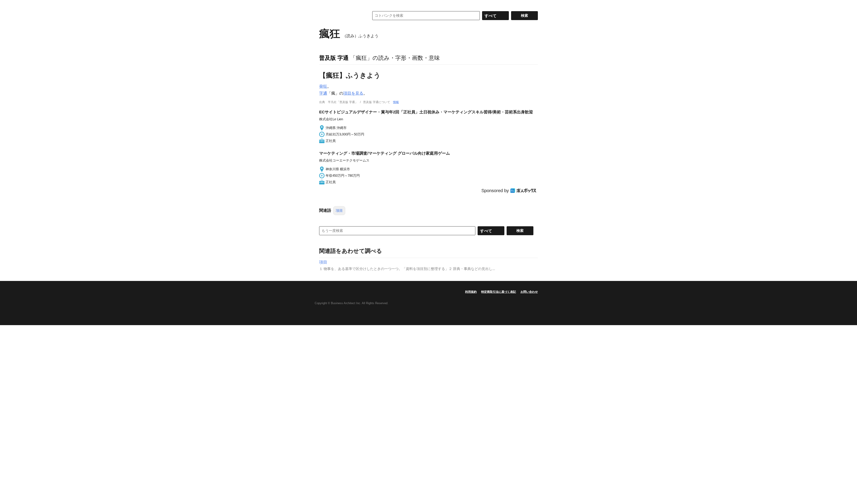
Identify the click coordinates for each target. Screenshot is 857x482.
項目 (339, 210)
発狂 (323, 86)
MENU (323, 4)
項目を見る (353, 93)
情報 (396, 102)
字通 (323, 93)
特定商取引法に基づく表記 (498, 291)
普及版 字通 (334, 58)
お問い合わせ (529, 291)
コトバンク (341, 15)
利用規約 (471, 291)
